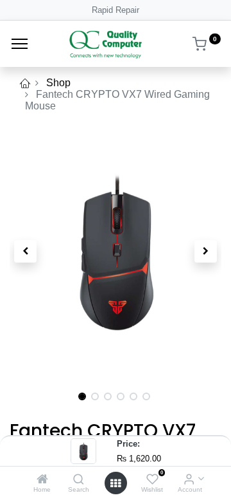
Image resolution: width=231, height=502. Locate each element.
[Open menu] (115, 483)
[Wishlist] (152, 479)
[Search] (79, 479)
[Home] (42, 479)
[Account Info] (189, 479)
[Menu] (19, 44)
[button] (26, 251)
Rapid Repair (115, 10)
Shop (58, 82)
